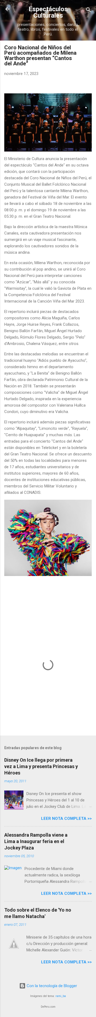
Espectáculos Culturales (48, 12)
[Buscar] (88, 11)
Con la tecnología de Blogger (51, 985)
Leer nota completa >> (66, 818)
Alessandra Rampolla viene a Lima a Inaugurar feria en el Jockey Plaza (35, 841)
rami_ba (60, 996)
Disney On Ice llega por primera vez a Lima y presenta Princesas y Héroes (41, 766)
